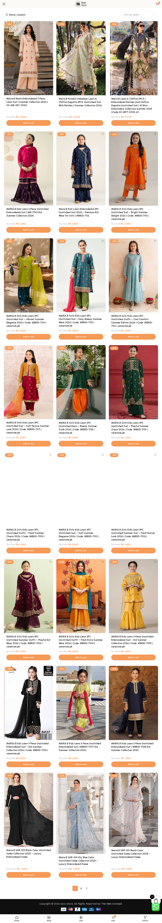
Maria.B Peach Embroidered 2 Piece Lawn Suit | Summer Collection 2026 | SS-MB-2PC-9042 (27, 102)
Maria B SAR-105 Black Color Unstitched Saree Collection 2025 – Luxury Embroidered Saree (28, 853)
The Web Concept (111, 903)
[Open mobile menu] (4, 4)
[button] (28, 123)
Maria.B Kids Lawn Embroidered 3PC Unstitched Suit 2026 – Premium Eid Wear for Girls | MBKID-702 (79, 212)
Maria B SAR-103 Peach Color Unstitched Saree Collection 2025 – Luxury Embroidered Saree (130, 854)
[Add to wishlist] (50, 24)
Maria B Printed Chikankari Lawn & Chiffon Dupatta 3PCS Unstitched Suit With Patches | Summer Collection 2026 (80, 102)
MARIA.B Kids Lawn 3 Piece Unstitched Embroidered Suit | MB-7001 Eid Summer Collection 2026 (27, 212)
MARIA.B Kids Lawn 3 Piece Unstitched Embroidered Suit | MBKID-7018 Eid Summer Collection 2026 (132, 747)
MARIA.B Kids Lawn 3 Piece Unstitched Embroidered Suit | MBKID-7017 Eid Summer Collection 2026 (80, 747)
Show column (17, 15)
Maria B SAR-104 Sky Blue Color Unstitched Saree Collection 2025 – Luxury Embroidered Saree (78, 861)
